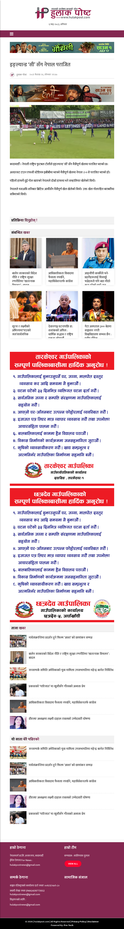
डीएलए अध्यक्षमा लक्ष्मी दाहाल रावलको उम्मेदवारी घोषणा (59, 718)
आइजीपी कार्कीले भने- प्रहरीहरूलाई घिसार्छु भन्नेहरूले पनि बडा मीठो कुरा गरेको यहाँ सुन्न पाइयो (97, 281)
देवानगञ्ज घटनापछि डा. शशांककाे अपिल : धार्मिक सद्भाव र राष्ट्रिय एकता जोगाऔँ (60, 332)
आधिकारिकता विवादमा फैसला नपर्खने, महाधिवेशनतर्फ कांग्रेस (61, 277)
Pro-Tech (68, 925)
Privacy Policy (79, 922)
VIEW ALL (73, 864)
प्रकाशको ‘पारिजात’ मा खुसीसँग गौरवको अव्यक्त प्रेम (57, 686)
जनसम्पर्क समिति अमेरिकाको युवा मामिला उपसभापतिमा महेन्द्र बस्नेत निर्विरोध (71, 670)
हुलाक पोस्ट (21, 75)
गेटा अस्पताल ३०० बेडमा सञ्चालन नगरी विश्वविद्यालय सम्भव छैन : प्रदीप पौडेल (98, 332)
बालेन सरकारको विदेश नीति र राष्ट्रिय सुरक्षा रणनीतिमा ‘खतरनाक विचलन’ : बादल (24, 279)
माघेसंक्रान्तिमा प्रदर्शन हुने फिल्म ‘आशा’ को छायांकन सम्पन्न (60, 637)
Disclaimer (93, 922)
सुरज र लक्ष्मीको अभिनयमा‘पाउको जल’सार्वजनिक (21, 330)
